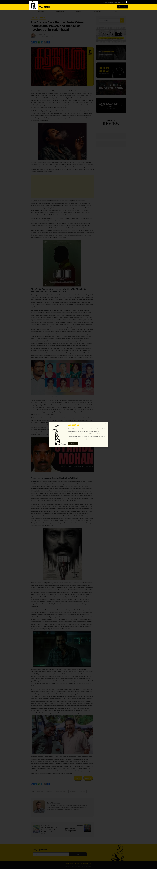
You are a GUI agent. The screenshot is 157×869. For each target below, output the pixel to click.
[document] (78, 434)
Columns (100, 7)
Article (91, 7)
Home (70, 7)
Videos (84, 7)
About (77, 7)
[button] (126, 2)
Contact (110, 7)
